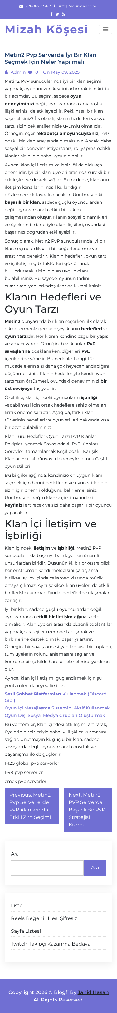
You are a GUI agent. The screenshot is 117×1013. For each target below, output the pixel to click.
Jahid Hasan (93, 992)
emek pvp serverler (25, 781)
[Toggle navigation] (105, 29)
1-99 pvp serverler (24, 772)
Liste (17, 905)
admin (17, 72)
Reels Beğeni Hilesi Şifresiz (44, 918)
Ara (15, 854)
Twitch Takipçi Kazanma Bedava (50, 944)
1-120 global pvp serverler (32, 763)
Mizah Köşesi (46, 29)
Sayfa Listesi (26, 931)
